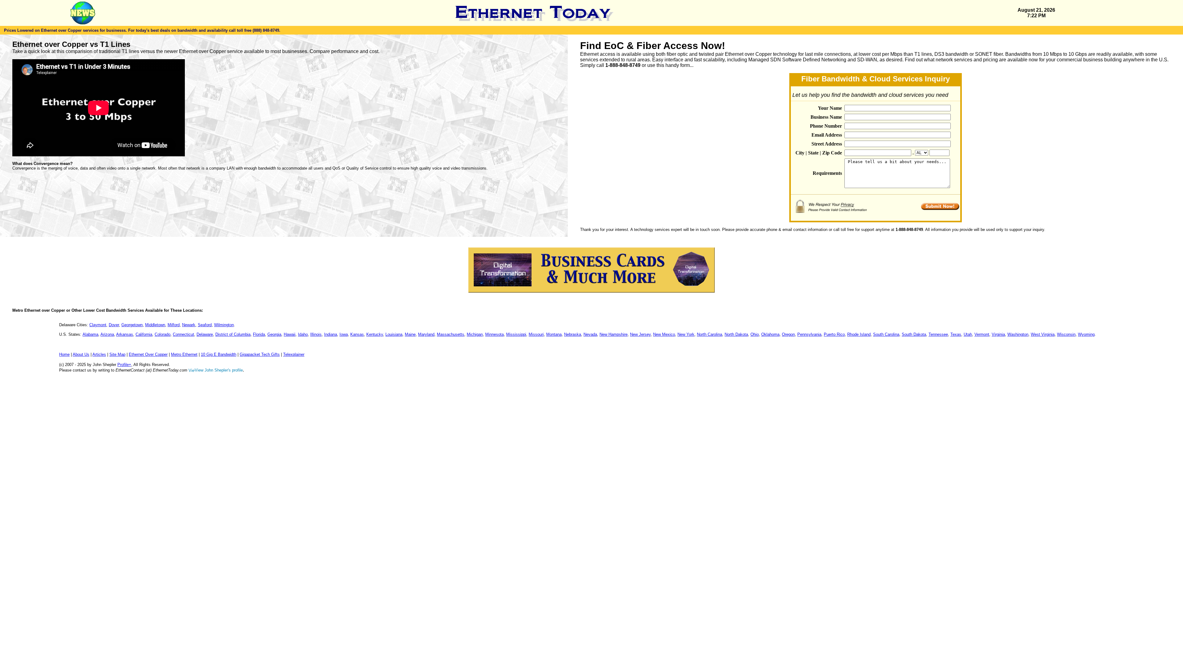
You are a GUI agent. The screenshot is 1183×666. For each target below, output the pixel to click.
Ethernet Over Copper (148, 354)
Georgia (274, 334)
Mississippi (516, 334)
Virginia (998, 334)
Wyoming (1086, 334)
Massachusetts (450, 334)
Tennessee (938, 334)
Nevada (590, 334)
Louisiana (393, 334)
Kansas (357, 334)
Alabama (90, 334)
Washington (1017, 334)
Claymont (97, 325)
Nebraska (572, 334)
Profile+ (124, 364)
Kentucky (374, 334)
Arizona (107, 334)
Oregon (788, 334)
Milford (174, 325)
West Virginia (1043, 334)
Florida (259, 334)
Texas (955, 334)
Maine (410, 334)
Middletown (155, 325)
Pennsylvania (809, 334)
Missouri (536, 334)
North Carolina (709, 334)
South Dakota (914, 334)
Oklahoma (770, 334)
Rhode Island (859, 334)
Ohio (754, 334)
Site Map (117, 354)
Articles (99, 354)
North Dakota (736, 334)
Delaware (205, 334)
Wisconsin (1066, 334)
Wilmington (224, 325)
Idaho (303, 334)
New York (685, 334)
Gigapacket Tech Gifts (260, 354)
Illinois (316, 334)
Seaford (205, 325)
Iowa (343, 334)
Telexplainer (293, 354)
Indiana (330, 334)
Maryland (426, 334)
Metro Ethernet (184, 354)
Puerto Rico (834, 334)
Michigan (475, 334)
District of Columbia (232, 334)
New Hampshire (614, 334)
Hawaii (289, 334)
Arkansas (124, 334)
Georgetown (132, 325)
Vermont (981, 334)
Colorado (162, 334)
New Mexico (664, 334)
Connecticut (183, 334)
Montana (554, 334)
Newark (188, 325)
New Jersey (640, 334)
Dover (114, 325)
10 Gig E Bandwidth (218, 354)
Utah (968, 334)
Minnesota (494, 334)
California (144, 334)
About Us (81, 354)
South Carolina (886, 334)
